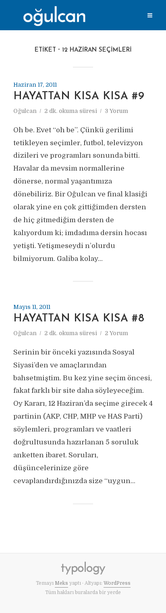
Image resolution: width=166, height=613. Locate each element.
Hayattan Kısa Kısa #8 (78, 318)
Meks (61, 583)
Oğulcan (25, 111)
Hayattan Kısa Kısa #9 (78, 96)
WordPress (117, 583)
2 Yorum (116, 333)
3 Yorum (116, 111)
